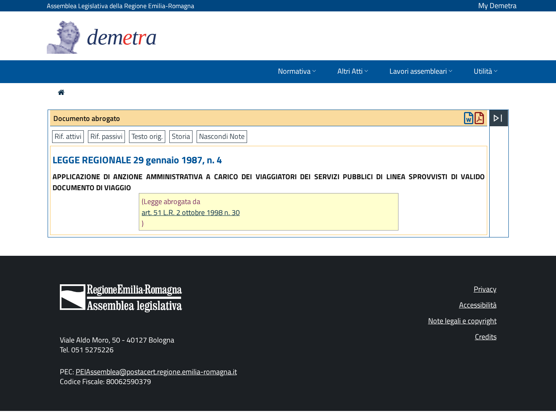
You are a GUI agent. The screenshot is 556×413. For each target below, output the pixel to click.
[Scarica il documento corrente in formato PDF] (479, 119)
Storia (181, 136)
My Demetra (497, 5)
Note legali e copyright (462, 320)
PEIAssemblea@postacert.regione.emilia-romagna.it (156, 371)
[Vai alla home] (61, 92)
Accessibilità (478, 304)
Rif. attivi (68, 136)
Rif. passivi (106, 136)
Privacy (485, 288)
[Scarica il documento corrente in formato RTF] (468, 119)
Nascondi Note (222, 136)
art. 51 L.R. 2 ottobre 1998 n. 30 (191, 212)
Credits (486, 336)
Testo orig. (147, 136)
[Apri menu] (498, 118)
